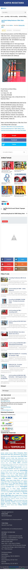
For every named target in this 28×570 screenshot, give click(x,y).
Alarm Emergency (18, 453)
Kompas (3, 475)
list (23, 481)
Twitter (14, 144)
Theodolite (8, 503)
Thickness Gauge (16, 503)
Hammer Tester (4, 472)
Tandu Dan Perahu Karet (19, 500)
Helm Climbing (21, 472)
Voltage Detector (22, 504)
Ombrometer (17, 484)
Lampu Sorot (14, 481)
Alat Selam (8, 456)
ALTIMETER (8, 458)
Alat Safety (3, 456)
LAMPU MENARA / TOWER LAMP (11, 478)
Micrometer (10, 483)
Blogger (23, 568)
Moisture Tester (4, 484)
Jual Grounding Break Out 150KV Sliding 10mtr (12, 128)
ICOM (14, 473)
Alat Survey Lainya (15, 456)
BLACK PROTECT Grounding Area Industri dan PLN (20, 196)
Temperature (19, 501)
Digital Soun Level (16, 465)
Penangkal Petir (10, 486)
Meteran (6, 483)
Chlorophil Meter (4, 462)
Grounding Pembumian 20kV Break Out (19, 171)
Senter (6, 493)
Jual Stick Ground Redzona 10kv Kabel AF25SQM (13, 130)
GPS (19, 470)
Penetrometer (17, 486)
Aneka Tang (14, 458)
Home (2, 16)
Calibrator (12, 461)
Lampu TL (19, 481)
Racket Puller (17, 490)
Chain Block (24, 461)
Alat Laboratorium (15, 454)
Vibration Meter (14, 504)
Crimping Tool (12, 464)
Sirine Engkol (15, 495)
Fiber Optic (16, 468)
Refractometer (24, 490)
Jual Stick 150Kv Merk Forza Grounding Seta (12, 126)
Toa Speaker (7, 504)
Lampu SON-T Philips (6, 481)
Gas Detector (10, 470)
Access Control (4, 453)
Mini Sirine (15, 483)
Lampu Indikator (23, 476)
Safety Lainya (13, 491)
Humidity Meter (9, 473)
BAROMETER (14, 459)
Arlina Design (12, 568)
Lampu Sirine (16, 480)
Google (14, 135)
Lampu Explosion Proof (13, 476)
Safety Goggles (6, 491)
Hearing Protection (13, 472)
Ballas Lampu (8, 459)
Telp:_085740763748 (5, 401)
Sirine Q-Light (12, 497)
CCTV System (18, 461)
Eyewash (10, 468)
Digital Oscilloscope (7, 465)
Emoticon (5, 221)
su (13, 500)
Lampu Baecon (10, 475)
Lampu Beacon (19, 475)
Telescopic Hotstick (10, 501)
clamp (10, 462)
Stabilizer (22, 498)
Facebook (14, 140)
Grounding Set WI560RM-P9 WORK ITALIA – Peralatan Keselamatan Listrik (17, 301)
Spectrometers (7, 498)
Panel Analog (24, 484)
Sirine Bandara (6, 495)
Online (4, 201)
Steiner (25, 498)
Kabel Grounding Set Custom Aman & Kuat (18, 183)
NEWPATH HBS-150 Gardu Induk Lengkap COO (7, 196)
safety (2, 491)
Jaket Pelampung (20, 473)
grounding (7, 16)
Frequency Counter (23, 468)
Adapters (11, 453)
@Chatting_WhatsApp (6, 407)
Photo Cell (9, 488)
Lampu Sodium (24, 480)
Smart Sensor (19, 497)
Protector (12, 490)
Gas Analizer (4, 470)
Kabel (26, 473)
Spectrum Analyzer (15, 498)
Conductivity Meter (5, 464)
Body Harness (21, 459)
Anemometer (21, 458)
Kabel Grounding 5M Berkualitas (6, 183)
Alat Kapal (7, 454)
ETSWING (6, 468)
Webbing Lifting (4, 506)
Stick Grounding (14, 16)
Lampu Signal (9, 480)
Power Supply (16, 488)
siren (21, 493)
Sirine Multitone (5, 497)
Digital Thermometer (16, 467)
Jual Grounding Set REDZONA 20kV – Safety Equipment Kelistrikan (7, 171)
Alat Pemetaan (24, 454)
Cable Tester (6, 461)
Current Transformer (19, 464)
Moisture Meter (23, 483)
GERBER (15, 470)
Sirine (25, 493)
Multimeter (11, 484)
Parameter (3, 486)
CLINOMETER (24, 462)
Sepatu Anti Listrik (14, 493)
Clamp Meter (16, 462)
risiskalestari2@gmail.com (7, 410)
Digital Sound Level (23, 465)
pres (9, 490)
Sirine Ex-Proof (23, 495)
